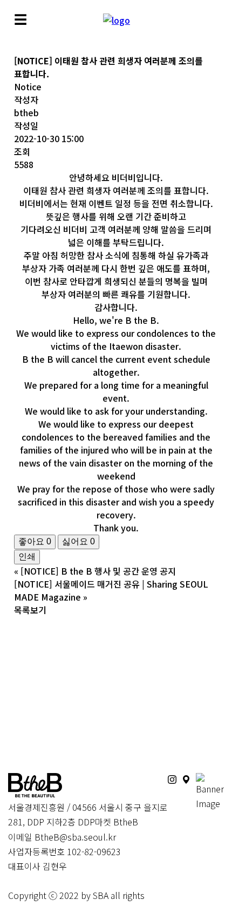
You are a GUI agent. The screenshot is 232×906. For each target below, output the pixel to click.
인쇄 (27, 556)
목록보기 (30, 609)
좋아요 (34, 541)
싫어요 (78, 541)
